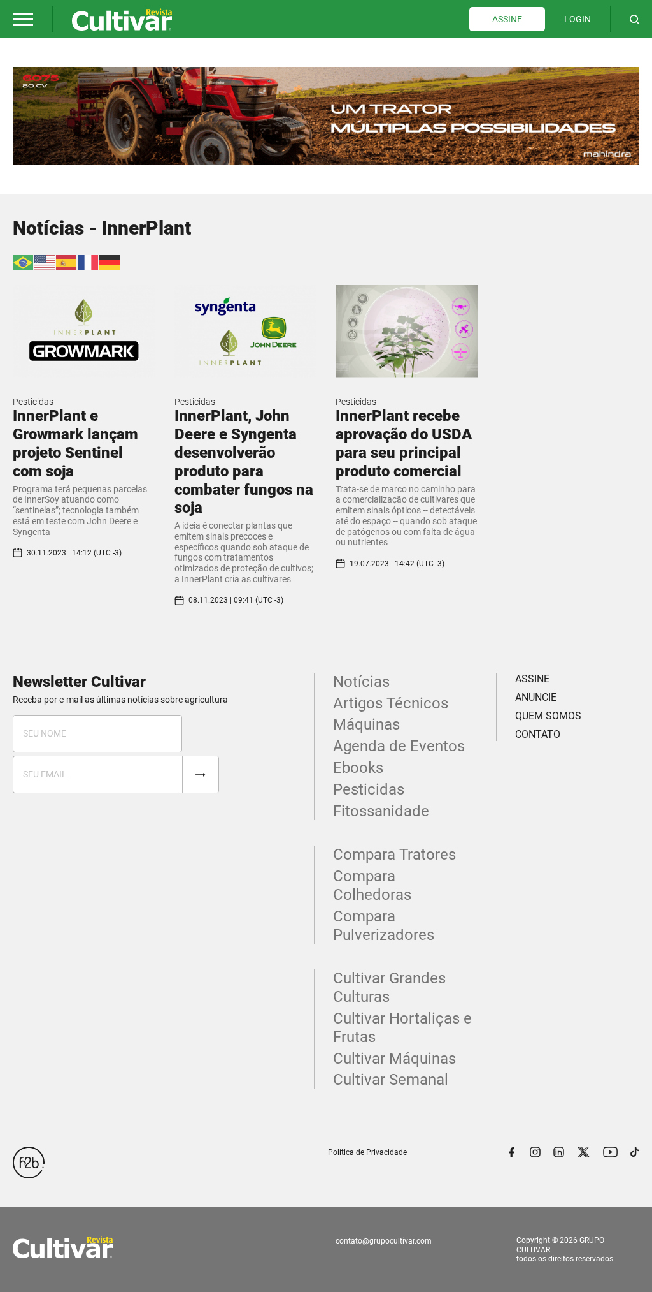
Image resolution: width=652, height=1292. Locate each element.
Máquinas (366, 724)
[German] (110, 262)
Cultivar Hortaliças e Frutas (402, 1027)
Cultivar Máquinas (394, 1059)
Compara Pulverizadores (383, 925)
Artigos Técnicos (390, 703)
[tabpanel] (326, 116)
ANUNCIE (535, 697)
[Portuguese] (23, 262)
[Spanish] (67, 262)
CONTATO (537, 734)
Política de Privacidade (367, 1152)
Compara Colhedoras (372, 885)
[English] (45, 262)
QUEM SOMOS (548, 716)
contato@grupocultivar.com (384, 1241)
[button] (23, 19)
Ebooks (358, 768)
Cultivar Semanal (390, 1080)
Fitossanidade (381, 811)
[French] (88, 262)
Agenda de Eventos (399, 746)
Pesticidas (33, 402)
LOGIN (577, 19)
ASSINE (507, 19)
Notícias (361, 682)
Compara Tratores (394, 854)
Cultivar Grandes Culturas (389, 987)
